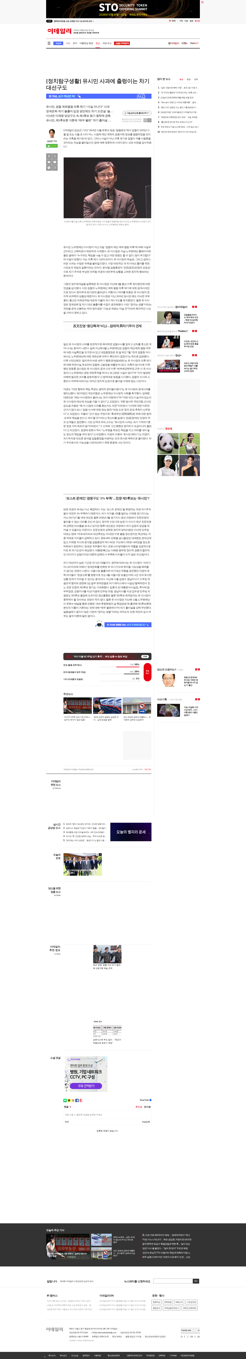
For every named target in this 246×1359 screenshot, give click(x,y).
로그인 (197, 21)
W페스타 (179, 1302)
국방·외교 (107, 43)
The (194, 43)
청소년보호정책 (113, 1355)
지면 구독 (147, 769)
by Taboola (57, 788)
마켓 (184, 43)
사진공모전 (191, 1302)
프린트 (55, 162)
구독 (181, 21)
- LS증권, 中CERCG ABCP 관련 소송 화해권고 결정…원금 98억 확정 (70, 1305)
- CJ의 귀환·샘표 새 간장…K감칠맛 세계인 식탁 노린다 (68, 1301)
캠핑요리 (156, 1308)
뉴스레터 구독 (137, 769)
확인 (196, 1281)
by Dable (57, 895)
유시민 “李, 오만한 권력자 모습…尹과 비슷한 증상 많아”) (87, 836)
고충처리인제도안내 (134, 1355)
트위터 (55, 156)
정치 (75, 43)
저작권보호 (150, 1355)
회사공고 (63, 1355)
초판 (191, 21)
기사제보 (173, 1355)
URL (55, 168)
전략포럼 (168, 1302)
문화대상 (156, 1302)
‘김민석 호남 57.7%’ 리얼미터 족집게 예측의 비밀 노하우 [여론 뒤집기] (173, 1253)
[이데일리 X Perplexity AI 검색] (98, 96)
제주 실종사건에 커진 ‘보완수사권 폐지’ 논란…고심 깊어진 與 (169, 1257)
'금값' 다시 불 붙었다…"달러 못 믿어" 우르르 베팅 (164, 1248)
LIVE (49, 21)
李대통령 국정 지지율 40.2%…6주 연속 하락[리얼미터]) (87, 832)
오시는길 (74, 1355)
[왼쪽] (97, 854)
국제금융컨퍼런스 (171, 1308)
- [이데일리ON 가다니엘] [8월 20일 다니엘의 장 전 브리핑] (122, 1309)
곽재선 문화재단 (189, 1308)
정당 (98, 43)
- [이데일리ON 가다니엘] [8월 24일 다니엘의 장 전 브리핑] (122, 1301)
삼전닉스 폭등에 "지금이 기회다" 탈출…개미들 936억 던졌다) (89, 828)
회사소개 (51, 1355)
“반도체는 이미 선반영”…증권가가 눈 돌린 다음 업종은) (87, 840)
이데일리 (73, 31)
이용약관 (97, 1355)
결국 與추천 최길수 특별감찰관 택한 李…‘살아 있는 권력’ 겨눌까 (171, 1244)
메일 (49, 162)
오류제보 (161, 1355)
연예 (196, 79)
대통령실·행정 (86, 43)
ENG (174, 21)
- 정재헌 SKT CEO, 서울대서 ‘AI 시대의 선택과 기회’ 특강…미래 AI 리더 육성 (70, 1309)
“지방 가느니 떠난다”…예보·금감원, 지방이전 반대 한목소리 (169, 1239)
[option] (100, 21)
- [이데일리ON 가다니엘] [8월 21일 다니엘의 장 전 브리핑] (122, 1305)
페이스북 (49, 156)
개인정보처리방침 (187, 1355)
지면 (186, 21)
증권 (188, 79)
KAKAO (49, 168)
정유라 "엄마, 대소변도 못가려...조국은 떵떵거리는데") (86, 824)
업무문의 (86, 1355)
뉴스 (181, 79)
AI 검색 (58, 43)
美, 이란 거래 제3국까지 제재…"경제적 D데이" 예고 (165, 1235)
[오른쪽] (100, 854)
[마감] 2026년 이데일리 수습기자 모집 (75, 1281)
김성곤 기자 (52, 141)
